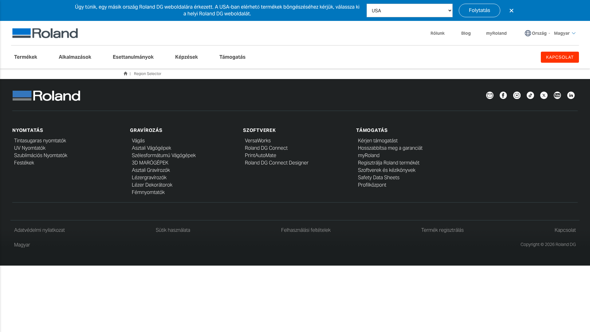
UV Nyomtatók (29, 148)
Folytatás (479, 10)
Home (125, 73)
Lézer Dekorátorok (152, 185)
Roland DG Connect (266, 148)
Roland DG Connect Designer (277, 163)
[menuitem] (28, 57)
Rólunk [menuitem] (438, 33)
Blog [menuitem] (466, 33)
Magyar (22, 245)
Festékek (24, 163)
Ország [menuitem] (539, 33)
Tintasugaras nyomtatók (40, 140)
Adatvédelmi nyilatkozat (39, 230)
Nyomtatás (27, 130)
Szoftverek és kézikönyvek (386, 170)
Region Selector (147, 73)
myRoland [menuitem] (496, 33)
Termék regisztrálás (442, 230)
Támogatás (372, 130)
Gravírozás (146, 130)
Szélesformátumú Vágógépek (164, 155)
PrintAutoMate (260, 155)
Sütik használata (173, 230)
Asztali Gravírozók (151, 170)
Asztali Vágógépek (151, 148)
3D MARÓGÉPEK (150, 163)
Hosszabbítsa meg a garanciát (390, 148)
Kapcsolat (565, 230)
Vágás (138, 140)
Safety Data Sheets (378, 177)
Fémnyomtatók (148, 192)
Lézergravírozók (149, 177)
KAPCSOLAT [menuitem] (560, 57)
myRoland (369, 155)
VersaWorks (258, 140)
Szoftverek (259, 130)
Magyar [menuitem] (562, 33)
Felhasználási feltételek (306, 230)
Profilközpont (372, 185)
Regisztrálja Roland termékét (388, 163)
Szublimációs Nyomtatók (40, 155)
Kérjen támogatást (378, 140)
